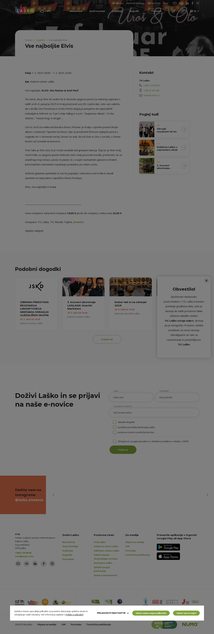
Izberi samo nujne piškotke (151, 613)
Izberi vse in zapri (186, 613)
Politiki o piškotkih (74, 614)
